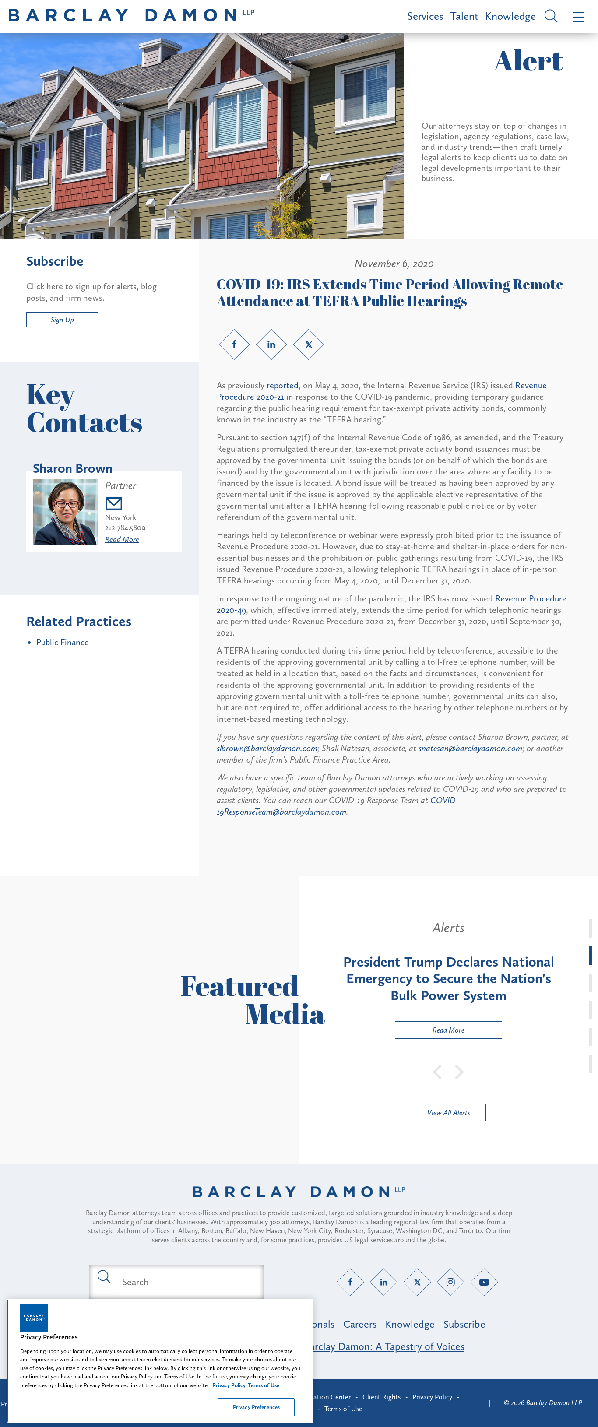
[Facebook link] (234, 344)
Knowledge (510, 16)
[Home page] (299, 1203)
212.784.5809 (125, 527)
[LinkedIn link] (271, 344)
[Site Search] (549, 16)
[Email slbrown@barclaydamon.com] (125, 505)
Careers (359, 1324)
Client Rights (381, 1397)
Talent (464, 16)
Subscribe (464, 1324)
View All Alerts (448, 1112)
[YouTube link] (484, 1282)
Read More (122, 539)
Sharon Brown (73, 468)
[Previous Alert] (438, 1071)
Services (425, 16)
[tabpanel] (448, 979)
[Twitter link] (309, 344)
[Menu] (576, 16)
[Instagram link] (451, 1282)
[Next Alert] (460, 1071)
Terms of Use (343, 1409)
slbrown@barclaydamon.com (267, 748)
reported (283, 385)
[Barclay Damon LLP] (131, 16)
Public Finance (62, 642)
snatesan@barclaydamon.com (470, 748)
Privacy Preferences (256, 1407)
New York (121, 517)
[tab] (590, 928)
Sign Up (62, 319)
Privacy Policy (432, 1397)
